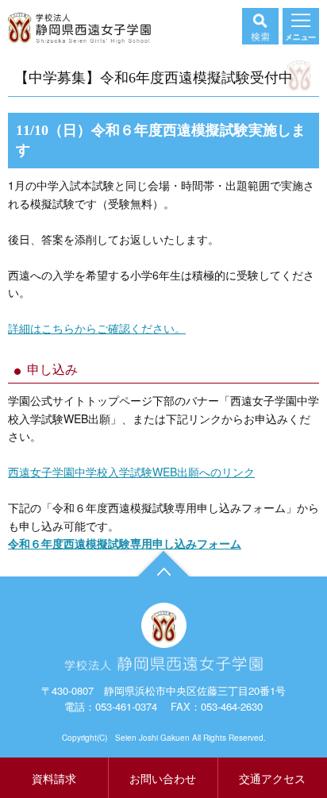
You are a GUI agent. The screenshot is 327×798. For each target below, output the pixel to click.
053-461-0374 (126, 706)
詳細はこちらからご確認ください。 (97, 328)
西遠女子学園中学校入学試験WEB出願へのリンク (131, 472)
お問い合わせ (162, 778)
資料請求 (54, 778)
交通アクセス (272, 778)
